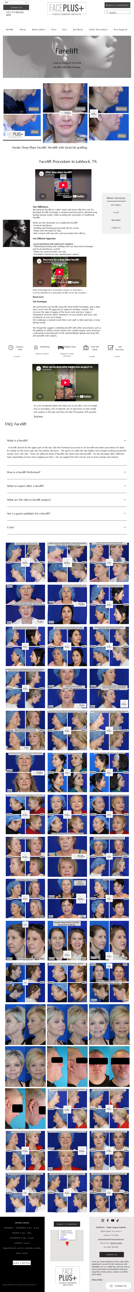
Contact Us (116, 227)
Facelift (116, 212)
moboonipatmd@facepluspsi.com (111, 1239)
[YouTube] (113, 1220)
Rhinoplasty (116, 220)
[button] (53, 29)
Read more (38, 416)
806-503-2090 (116, 1243)
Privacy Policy (97, 1279)
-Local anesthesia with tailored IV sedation (53, 243)
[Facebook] (108, 1220)
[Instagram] (103, 1220)
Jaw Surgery (116, 205)
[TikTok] (117, 1220)
